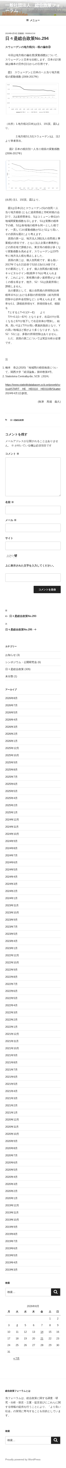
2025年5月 (11, 791)
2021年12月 (12, 1033)
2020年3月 (11, 1184)
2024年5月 (11, 869)
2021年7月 (11, 1069)
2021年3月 (11, 1098)
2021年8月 (11, 1062)
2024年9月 (11, 841)
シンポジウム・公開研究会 (21, 662)
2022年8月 (11, 976)
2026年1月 (11, 740)
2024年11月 (12, 826)
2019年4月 (11, 1262)
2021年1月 (11, 1112)
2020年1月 (11, 1198)
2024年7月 (11, 855)
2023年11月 (12, 905)
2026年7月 (11, 705)
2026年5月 (11, 712)
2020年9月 (11, 1141)
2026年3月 (11, 726)
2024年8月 (11, 848)
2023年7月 (11, 926)
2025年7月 (11, 776)
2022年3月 (11, 1012)
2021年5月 (11, 1083)
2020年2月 (11, 1190)
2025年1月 (11, 812)
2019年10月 (12, 1219)
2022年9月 (11, 969)
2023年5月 (11, 933)
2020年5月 (11, 1169)
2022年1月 (11, 1026)
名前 (9, 502)
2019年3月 (11, 1269)
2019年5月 (11, 1255)
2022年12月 (12, 955)
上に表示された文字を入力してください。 (30, 565)
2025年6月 (11, 783)
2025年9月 (11, 762)
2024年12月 (12, 819)
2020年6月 (11, 1162)
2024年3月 (11, 883)
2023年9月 (11, 919)
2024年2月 (11, 891)
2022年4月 (11, 1005)
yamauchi (30, 33)
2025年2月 (11, 805)
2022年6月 (11, 990)
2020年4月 (11, 1176)
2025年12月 (12, 748)
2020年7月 (11, 1155)
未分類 (9, 676)
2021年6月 (11, 1076)
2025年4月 (11, 798)
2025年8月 (11, 769)
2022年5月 (11, 998)
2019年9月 (11, 1226)
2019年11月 (12, 1212)
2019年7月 (11, 1241)
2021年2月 (11, 1105)
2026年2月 (11, 733)
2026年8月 (11, 698)
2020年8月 (11, 1148)
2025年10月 (12, 755)
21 (41, 1338)
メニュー (35, 20)
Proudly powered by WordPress (22, 1459)
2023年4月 (11, 940)
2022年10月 (12, 962)
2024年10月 (12, 833)
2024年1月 (11, 898)
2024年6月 (11, 862)
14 (41, 1331)
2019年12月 (12, 1205)
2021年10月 (12, 1048)
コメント (12, 453)
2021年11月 (12, 1041)
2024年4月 (11, 876)
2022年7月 (11, 983)
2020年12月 (12, 1119)
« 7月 (16, 1358)
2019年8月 (11, 1233)
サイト (9, 538)
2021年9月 (11, 1055)
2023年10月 (12, 912)
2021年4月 (11, 1091)
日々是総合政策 (17, 420)
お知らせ (10, 654)
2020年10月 (12, 1133)
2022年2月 (11, 1019)
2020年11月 (12, 1126)
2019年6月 (11, 1248)
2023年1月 (11, 948)
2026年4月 (11, 719)
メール (11, 520)
